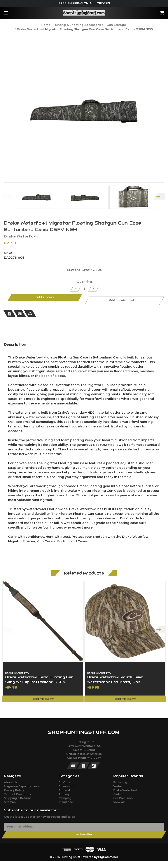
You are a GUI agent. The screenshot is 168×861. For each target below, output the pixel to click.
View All (119, 802)
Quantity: (85, 281)
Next (159, 196)
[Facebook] (9, 313)
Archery (64, 794)
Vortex (117, 786)
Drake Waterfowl (125, 790)
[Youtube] (73, 765)
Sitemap (10, 802)
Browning (120, 782)
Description (15, 344)
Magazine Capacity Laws (21, 786)
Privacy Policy (14, 790)
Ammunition (67, 786)
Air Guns (65, 782)
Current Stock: (84, 270)
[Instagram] (93, 765)
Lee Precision (123, 798)
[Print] (30, 313)
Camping (65, 798)
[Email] (20, 313)
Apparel (64, 790)
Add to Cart (43, 699)
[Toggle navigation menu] (10, 13)
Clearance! (66, 802)
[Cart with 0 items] (148, 11)
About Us (10, 782)
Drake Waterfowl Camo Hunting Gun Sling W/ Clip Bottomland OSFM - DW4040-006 (39, 682)
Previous (9, 196)
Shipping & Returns (17, 798)
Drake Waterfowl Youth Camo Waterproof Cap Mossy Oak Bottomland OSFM (115, 682)
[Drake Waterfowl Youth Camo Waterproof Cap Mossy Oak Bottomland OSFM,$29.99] (125, 621)
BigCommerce (108, 857)
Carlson (118, 794)
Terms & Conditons (17, 794)
